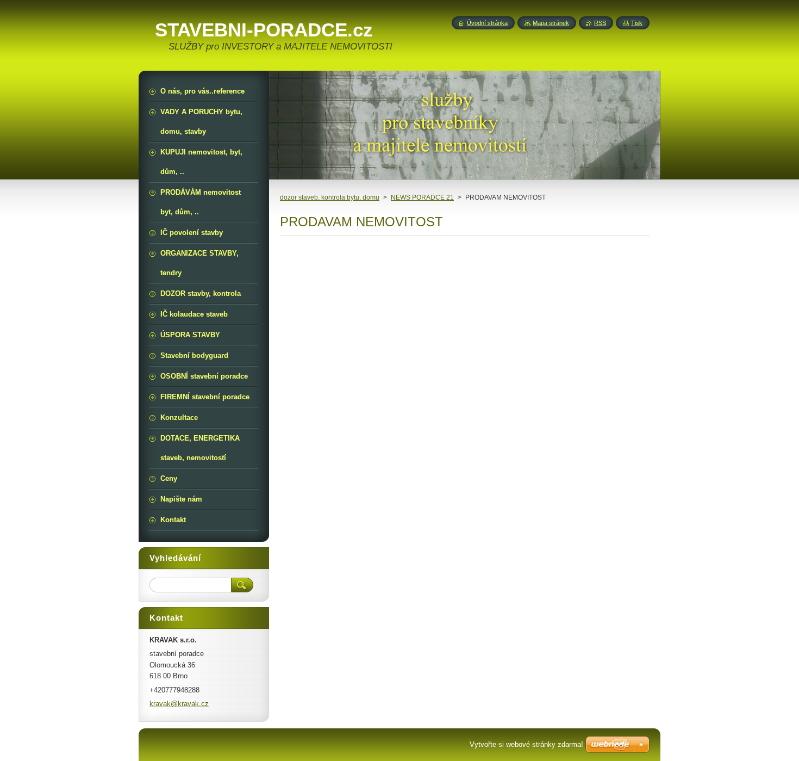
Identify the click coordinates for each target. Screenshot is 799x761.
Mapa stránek (551, 23)
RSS (600, 23)
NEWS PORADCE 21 (422, 197)
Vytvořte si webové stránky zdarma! (526, 744)
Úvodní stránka (487, 23)
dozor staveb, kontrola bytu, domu (329, 197)
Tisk (636, 23)
